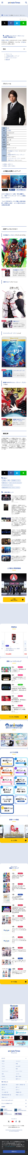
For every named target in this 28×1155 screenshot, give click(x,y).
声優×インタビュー (20, 1094)
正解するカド (11, 160)
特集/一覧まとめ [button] (4, 1081)
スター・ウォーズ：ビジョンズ (15, 482)
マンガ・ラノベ (5, 1071)
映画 (17, 1068)
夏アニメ (17, 1087)
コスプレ (17, 1073)
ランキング (18, 1061)
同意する (14, 1151)
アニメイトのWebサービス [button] (6, 1103)
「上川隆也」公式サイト (7, 164)
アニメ (3, 1063)
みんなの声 (18, 1066)
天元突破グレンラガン (13, 151)
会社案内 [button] (3, 1106)
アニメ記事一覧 (5, 1092)
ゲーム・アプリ (19, 1071)
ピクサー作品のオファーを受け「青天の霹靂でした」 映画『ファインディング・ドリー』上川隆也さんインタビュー (13, 195)
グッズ (3, 1068)
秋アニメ (3, 1089)
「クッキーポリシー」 (10, 1146)
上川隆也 (7, 40)
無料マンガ (18, 1078)
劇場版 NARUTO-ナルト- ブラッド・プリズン (14, 382)
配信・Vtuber (18, 1076)
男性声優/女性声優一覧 (6, 1094)
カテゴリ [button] (3, 1058)
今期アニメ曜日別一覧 (20, 1084)
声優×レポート (5, 1097)
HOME (3, 1061)
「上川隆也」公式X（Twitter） (8, 166)
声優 (17, 1063)
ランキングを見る (14, 716)
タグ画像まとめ (22, 189)
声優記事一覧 (18, 1092)
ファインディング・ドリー (14, 158)
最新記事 (8, 59)
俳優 (2, 40)
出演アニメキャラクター (11, 57)
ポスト (6, 189)
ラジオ (3, 1066)
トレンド (3, 1078)
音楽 (3, 1073)
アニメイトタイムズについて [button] (7, 1100)
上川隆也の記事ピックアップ (12, 56)
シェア (13, 189)
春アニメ (3, 1087)
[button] (14, 49)
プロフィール (9, 54)
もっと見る (14, 840)
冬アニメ (17, 1089)
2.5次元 (3, 1076)
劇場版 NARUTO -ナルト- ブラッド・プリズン (10, 487)
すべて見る (14, 981)
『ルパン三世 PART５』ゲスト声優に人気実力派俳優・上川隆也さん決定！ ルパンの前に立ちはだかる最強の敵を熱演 (13, 203)
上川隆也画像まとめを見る (14, 600)
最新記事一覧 (4, 1084)
